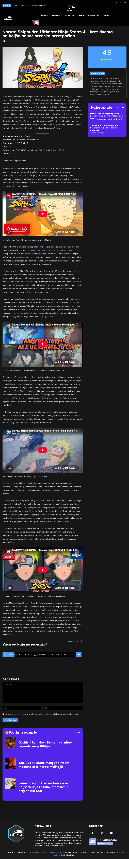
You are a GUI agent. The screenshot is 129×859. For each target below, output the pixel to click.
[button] (121, 15)
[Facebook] (116, 3)
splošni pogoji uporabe (37, 852)
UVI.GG (72, 10)
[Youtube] (125, 3)
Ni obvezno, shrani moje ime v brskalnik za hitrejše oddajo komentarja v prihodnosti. (42, 714)
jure (12, 41)
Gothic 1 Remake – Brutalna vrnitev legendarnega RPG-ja (45, 744)
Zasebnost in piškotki (56, 852)
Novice (92, 119)
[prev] (56, 5)
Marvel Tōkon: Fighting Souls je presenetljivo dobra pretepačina (106, 114)
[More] (79, 654)
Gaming (93, 133)
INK (10, 146)
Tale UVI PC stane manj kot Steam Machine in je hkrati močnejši (104, 127)
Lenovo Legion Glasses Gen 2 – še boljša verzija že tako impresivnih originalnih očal (44, 787)
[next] (60, 5)
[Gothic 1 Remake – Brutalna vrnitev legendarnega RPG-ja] (10, 742)
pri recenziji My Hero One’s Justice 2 (44, 250)
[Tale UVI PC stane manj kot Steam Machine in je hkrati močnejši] (10, 763)
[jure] (4, 41)
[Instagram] (120, 3)
